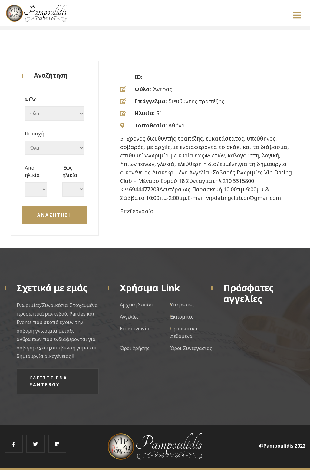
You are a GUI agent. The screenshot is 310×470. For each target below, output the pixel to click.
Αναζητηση (54, 215)
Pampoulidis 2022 (284, 445)
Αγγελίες (129, 316)
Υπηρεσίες (182, 304)
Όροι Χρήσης (135, 348)
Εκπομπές (181, 316)
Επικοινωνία (135, 328)
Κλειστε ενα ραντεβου (48, 381)
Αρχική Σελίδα (136, 304)
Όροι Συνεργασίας (191, 348)
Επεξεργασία (137, 211)
